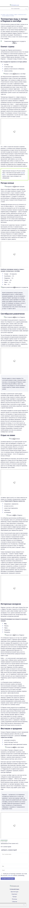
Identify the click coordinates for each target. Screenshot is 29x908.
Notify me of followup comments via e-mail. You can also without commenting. (14, 874)
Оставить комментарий (7, 878)
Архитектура (14, 891)
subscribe (10, 875)
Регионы (14, 899)
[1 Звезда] (1, 842)
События (14, 901)
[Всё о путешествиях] (14, 4)
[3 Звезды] (4, 842)
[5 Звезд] (7, 842)
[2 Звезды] (3, 842)
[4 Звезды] (5, 842)
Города (14, 896)
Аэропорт (14, 894)
